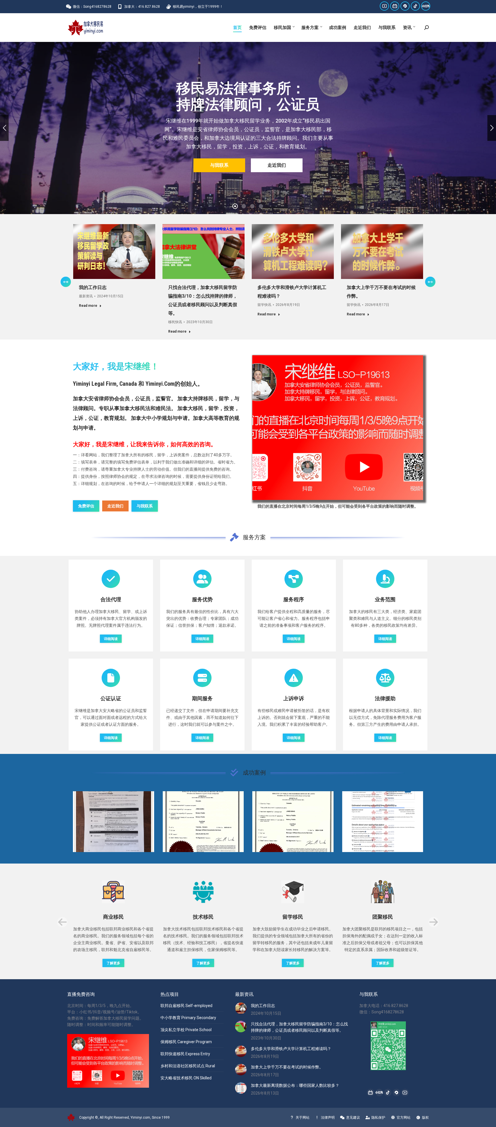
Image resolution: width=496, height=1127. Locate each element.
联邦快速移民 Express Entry (185, 1054)
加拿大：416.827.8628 (142, 7)
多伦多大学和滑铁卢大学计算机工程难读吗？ (291, 1048)
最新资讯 (86, 296)
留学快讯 (264, 305)
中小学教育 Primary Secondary (188, 1017)
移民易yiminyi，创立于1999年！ (198, 7)
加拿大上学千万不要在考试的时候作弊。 (287, 1067)
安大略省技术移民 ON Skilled (186, 1078)
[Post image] (113, 821)
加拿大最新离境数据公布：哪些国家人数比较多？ (295, 1085)
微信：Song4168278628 (92, 7)
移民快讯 (175, 322)
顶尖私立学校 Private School (186, 1029)
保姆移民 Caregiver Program (186, 1041)
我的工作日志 (92, 287)
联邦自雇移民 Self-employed (186, 1005)
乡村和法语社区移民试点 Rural (187, 1066)
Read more (88, 306)
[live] (337, 427)
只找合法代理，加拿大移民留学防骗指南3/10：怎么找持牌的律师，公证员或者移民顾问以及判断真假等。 (299, 1027)
